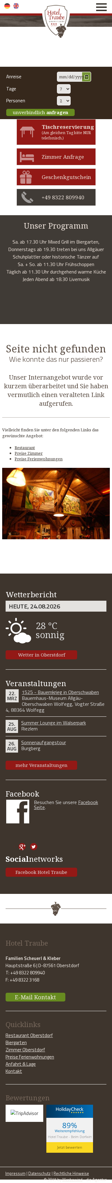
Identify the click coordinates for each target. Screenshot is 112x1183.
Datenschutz (39, 1173)
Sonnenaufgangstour (43, 742)
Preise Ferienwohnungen (39, 459)
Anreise (13, 76)
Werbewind (72, 1179)
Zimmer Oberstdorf (25, 1049)
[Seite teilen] (10, 846)
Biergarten (16, 1042)
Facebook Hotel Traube (41, 872)
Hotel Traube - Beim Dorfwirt (70, 1136)
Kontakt (14, 1071)
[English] (16, 6)
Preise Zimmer (29, 453)
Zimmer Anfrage (63, 156)
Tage (11, 88)
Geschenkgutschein (66, 177)
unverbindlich (40, 112)
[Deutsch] (7, 6)
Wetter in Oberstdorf (41, 655)
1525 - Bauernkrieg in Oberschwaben (60, 692)
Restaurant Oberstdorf (29, 1035)
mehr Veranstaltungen (42, 765)
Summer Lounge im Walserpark (53, 722)
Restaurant (25, 447)
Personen (15, 100)
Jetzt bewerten (69, 1147)
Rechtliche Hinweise (71, 1173)
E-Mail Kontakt (35, 997)
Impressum (15, 1173)
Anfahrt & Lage (21, 1064)
